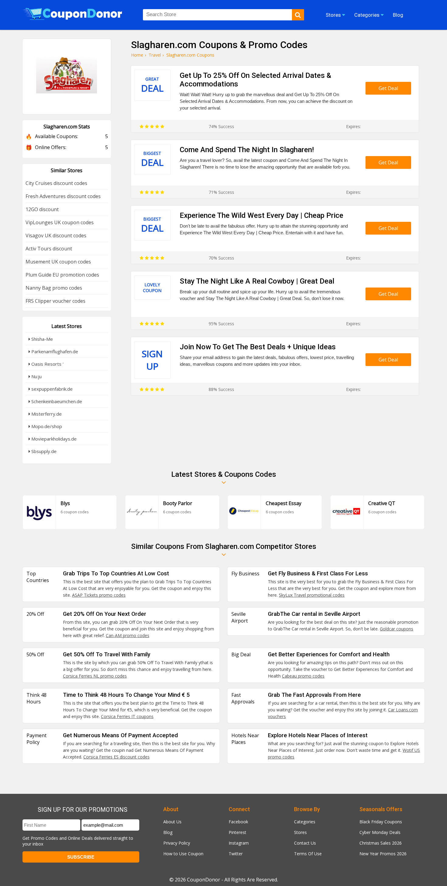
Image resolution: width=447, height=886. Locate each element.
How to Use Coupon (183, 853)
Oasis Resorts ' (47, 364)
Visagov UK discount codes (56, 235)
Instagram (239, 843)
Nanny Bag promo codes (54, 287)
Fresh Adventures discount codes (63, 196)
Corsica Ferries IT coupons (127, 716)
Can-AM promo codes (127, 635)
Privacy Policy (176, 843)
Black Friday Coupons (380, 822)
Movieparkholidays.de (53, 439)
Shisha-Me (41, 339)
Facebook (238, 822)
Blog (167, 832)
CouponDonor (203, 879)
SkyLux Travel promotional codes (312, 595)
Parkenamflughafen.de (54, 351)
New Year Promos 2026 (383, 853)
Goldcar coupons (396, 629)
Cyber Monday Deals (379, 832)
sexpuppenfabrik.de (51, 389)
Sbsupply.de (43, 451)
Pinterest (237, 832)
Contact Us (305, 843)
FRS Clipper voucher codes (55, 301)
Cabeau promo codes (303, 676)
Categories (304, 822)
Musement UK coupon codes (58, 261)
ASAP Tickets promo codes (99, 595)
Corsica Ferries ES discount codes (116, 757)
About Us (172, 822)
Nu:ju (36, 376)
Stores (300, 832)
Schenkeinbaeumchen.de (56, 401)
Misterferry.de (46, 414)
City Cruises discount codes (56, 183)
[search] (298, 14)
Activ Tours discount (49, 248)
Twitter (236, 853)
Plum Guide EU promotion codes (62, 274)
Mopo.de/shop (46, 426)
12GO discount (42, 209)
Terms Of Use (308, 853)
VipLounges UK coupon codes (60, 222)
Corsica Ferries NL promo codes (95, 676)
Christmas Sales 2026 (380, 843)
